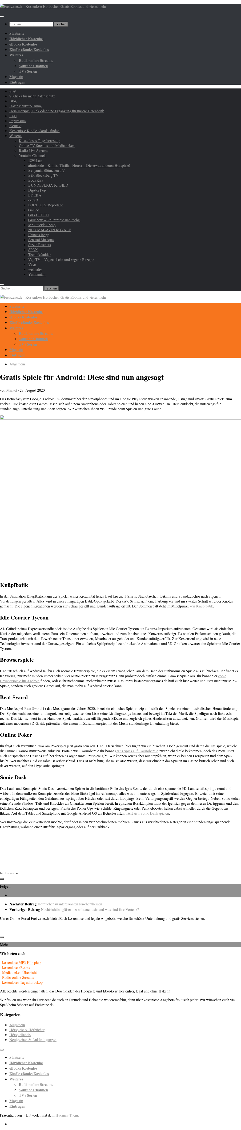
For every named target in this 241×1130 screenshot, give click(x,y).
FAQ (13, 115)
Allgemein (17, 363)
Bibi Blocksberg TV (43, 175)
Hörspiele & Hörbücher (26, 1029)
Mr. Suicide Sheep (42, 224)
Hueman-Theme (68, 1115)
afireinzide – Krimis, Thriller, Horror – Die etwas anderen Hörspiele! (79, 165)
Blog (13, 100)
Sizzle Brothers (39, 244)
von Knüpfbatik (201, 605)
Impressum (17, 120)
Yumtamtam (37, 274)
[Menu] (2, 16)
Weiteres (15, 135)
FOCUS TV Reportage (45, 204)
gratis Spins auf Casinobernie (136, 750)
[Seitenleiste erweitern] (2, 879)
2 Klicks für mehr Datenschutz (32, 95)
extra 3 (33, 199)
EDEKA (34, 195)
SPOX (33, 249)
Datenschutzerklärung (25, 105)
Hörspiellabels (20, 1034)
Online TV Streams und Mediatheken (47, 145)
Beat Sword (33, 708)
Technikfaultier (39, 254)
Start (12, 90)
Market (11, 390)
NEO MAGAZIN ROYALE (49, 229)
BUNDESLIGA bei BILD (48, 185)
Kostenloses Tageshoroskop (39, 140)
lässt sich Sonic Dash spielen (147, 813)
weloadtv (35, 269)
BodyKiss (35, 180)
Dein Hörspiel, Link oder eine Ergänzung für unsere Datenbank (56, 110)
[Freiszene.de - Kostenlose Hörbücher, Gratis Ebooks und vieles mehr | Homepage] (53, 6)
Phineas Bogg (38, 234)
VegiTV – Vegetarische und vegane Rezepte (61, 259)
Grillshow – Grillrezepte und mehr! (54, 219)
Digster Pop (37, 190)
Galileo (33, 209)
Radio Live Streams (33, 150)
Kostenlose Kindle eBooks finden (34, 130)
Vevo (32, 264)
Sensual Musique (41, 239)
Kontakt (15, 125)
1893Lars (35, 160)
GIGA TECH (38, 214)
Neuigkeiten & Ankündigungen (32, 1039)
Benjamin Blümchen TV (46, 170)
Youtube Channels (32, 155)
